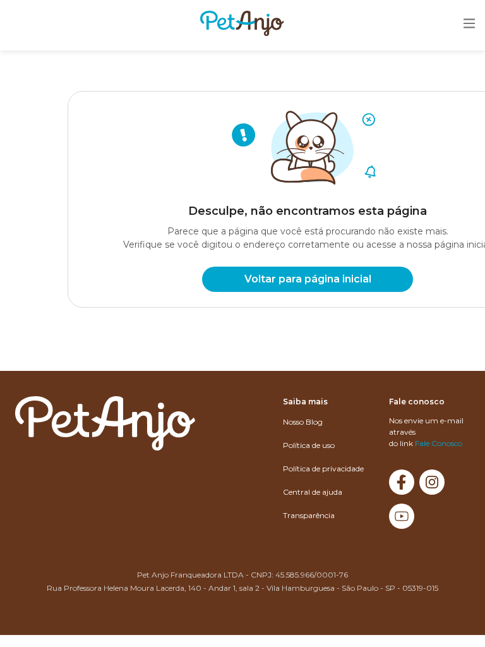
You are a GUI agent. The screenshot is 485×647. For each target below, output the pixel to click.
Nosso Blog (303, 421)
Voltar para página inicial (307, 279)
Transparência (309, 515)
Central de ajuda (312, 492)
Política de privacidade (323, 468)
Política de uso (309, 445)
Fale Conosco (438, 443)
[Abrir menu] (469, 24)
